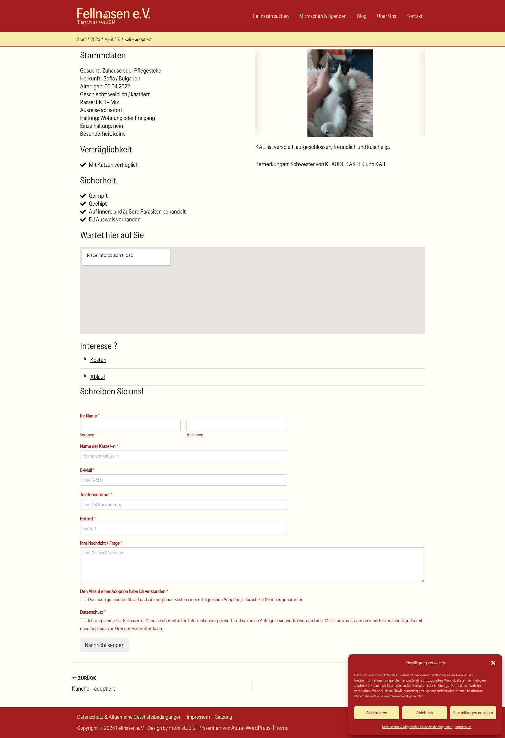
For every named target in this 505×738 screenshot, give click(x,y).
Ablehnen (424, 712)
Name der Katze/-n (99, 446)
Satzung (223, 717)
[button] (493, 663)
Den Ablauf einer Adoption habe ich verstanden (124, 591)
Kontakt (415, 16)
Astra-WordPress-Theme (260, 727)
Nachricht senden (104, 644)
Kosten (98, 359)
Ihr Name (90, 416)
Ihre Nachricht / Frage (101, 543)
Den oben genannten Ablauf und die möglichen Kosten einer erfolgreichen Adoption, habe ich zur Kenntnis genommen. (196, 599)
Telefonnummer (96, 494)
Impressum (463, 727)
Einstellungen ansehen (473, 712)
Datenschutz (93, 612)
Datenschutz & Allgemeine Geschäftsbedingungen (417, 727)
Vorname (87, 434)
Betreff (88, 519)
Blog (361, 16)
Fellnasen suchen (271, 16)
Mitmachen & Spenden (323, 16)
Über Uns (386, 16)
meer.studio (182, 727)
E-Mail (87, 470)
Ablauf (97, 376)
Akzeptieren (376, 712)
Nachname (194, 434)
